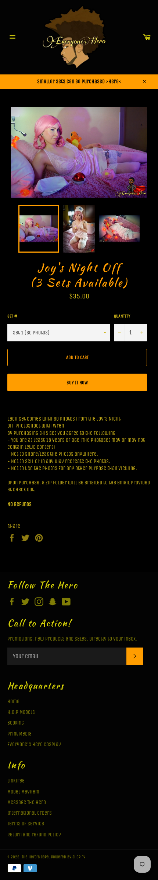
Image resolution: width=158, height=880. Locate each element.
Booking (15, 723)
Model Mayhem (23, 792)
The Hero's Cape (35, 857)
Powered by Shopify (68, 857)
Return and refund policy (34, 835)
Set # (12, 316)
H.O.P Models (21, 712)
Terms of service (25, 824)
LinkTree (16, 781)
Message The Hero (26, 802)
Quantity (122, 316)
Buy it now (77, 382)
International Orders (29, 813)
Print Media (19, 734)
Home (13, 701)
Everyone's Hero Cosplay (34, 744)
